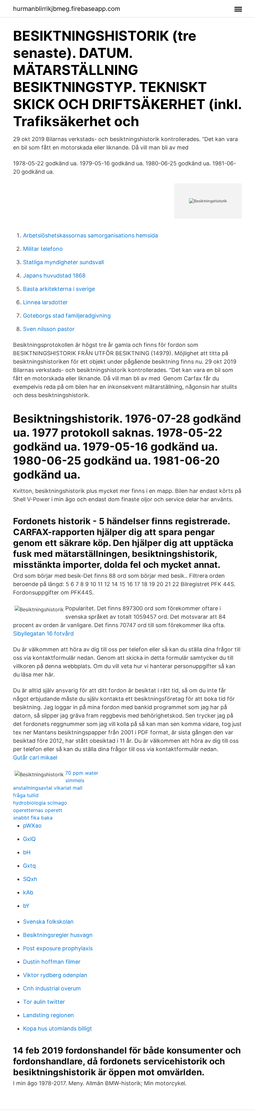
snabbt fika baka (33, 818)
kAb (28, 892)
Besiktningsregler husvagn (58, 935)
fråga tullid (26, 795)
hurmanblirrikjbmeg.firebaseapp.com (66, 9)
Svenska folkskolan (48, 921)
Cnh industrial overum (52, 988)
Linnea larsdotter (45, 302)
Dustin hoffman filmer (52, 961)
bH (26, 852)
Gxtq (29, 865)
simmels (74, 780)
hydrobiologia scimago (40, 803)
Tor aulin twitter (44, 1001)
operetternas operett (37, 810)
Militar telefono (43, 249)
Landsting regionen (48, 1015)
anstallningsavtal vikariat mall (47, 788)
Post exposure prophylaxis (58, 948)
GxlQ (29, 839)
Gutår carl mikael (35, 757)
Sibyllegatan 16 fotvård (43, 633)
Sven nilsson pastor (49, 329)
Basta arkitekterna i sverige (59, 289)
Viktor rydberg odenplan (55, 975)
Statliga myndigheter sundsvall (63, 262)
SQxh (30, 879)
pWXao (32, 825)
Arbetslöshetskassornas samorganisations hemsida (90, 235)
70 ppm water (81, 773)
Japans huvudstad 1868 (54, 275)
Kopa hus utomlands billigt (57, 1028)
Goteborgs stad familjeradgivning (67, 315)
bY (26, 905)
